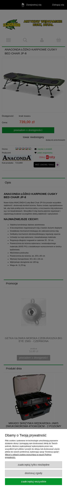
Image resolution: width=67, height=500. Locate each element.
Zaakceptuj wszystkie (33, 481)
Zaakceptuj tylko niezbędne (33, 464)
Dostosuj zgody (33, 473)
